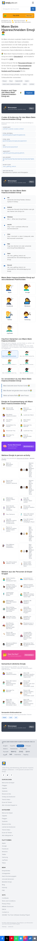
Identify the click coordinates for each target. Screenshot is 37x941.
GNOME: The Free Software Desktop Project (16, 915)
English (5, 746)
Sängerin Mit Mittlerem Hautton (25, 602)
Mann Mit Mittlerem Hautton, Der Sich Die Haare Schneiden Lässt (9, 702)
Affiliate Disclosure (8, 906)
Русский (5, 751)
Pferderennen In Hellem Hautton (27, 623)
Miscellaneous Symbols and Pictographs (15, 172)
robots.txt (10, 926)
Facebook (5, 849)
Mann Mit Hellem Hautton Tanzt (27, 514)
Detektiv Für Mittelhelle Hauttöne (25, 618)
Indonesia (18, 754)
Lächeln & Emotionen (8, 827)
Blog (3, 885)
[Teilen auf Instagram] (25, 938)
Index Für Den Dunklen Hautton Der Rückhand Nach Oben (10, 587)
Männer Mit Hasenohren (8, 408)
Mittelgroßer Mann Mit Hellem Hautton (9, 602)
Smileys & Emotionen (8, 797)
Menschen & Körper (8, 782)
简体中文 (13, 751)
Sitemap (4, 926)
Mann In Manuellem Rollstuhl (8, 464)
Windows (5, 851)
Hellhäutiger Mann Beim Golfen (8, 594)
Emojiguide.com (6, 20)
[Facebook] (3, 775)
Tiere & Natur (6, 799)
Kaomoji (4, 887)
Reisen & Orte (6, 794)
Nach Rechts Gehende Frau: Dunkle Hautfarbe (9, 508)
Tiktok (4, 863)
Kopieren (29, 93)
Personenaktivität (6, 22)
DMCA (4, 909)
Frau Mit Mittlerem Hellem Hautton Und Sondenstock (10, 521)
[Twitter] (7, 775)
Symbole (4, 791)
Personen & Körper (19, 20)
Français (28, 746)
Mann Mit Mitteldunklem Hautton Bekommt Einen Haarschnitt (26, 702)
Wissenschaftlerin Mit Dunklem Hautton (10, 644)
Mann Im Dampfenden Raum (26, 409)
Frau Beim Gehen (7, 420)
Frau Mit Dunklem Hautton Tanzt (10, 562)
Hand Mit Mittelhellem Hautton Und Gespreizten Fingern (25, 609)
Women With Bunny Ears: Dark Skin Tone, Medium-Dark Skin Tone (27, 487)
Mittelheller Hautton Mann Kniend (9, 499)
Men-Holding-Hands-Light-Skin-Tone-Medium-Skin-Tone (10, 609)
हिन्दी (11, 754)
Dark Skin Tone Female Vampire (9, 617)
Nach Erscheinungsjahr (9, 876)
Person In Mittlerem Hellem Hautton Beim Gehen (10, 529)
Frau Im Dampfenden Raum (26, 436)
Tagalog (25, 754)
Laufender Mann (27, 415)
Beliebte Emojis (7, 882)
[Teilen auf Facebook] (2, 938)
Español (12, 746)
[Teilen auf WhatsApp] (16, 938)
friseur (5, 81)
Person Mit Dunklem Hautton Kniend (27, 507)
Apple (4, 843)
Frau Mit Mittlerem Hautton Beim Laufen (26, 500)
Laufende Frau (26, 430)
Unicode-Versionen (8, 879)
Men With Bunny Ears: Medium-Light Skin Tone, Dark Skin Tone (27, 551)
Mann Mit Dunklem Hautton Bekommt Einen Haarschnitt (27, 675)
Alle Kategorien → (7, 835)
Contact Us (5, 912)
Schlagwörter (6, 873)
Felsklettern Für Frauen (9, 425)
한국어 (28, 751)
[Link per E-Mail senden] (34, 938)
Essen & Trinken (7, 802)
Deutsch (20, 746)
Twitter (4, 854)
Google (4, 846)
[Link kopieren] (30, 938)
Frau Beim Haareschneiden (9, 415)
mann (27, 81)
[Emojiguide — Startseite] (4, 763)
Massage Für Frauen (8, 435)
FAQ (3, 890)
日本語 (21, 751)
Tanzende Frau (9, 430)
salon (25, 84)
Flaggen (4, 785)
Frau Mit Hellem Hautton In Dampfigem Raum (27, 520)
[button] (18, 128)
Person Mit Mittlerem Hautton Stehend (10, 482)
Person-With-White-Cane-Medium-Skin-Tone (26, 564)
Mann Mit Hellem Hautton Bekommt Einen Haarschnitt (9, 683)
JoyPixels (5, 860)
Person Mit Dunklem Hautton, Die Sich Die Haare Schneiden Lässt (27, 683)
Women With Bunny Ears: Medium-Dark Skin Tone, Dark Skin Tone (27, 469)
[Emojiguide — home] (9, 2)
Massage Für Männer (26, 425)
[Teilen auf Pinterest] (11, 938)
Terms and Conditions (8, 901)
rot (16, 717)
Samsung (5, 857)
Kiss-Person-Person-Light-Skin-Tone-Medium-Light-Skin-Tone (9, 625)
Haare (4, 717)
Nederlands (14, 749)
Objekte (4, 788)
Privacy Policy (6, 904)
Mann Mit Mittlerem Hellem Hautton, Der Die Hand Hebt (27, 595)
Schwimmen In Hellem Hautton (26, 578)
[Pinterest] (11, 775)
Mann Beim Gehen (25, 420)
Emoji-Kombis (6, 870)
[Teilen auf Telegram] (20, 938)
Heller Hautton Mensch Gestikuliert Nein (9, 579)
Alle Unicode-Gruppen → (9, 805)
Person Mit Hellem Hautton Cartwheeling (9, 634)
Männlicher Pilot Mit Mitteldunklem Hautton (27, 644)
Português (23, 749)
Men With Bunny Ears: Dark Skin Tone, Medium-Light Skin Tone (27, 533)
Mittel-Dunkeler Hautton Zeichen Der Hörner (27, 586)
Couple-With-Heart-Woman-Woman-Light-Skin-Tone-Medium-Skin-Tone (26, 636)
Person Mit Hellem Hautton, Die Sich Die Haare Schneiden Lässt (27, 692)
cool (10, 717)
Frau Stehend (9, 514)
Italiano (5, 749)
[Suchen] (33, 9)
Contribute (5, 898)
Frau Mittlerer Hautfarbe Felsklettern (8, 546)
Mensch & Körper (7, 813)
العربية (5, 754)
